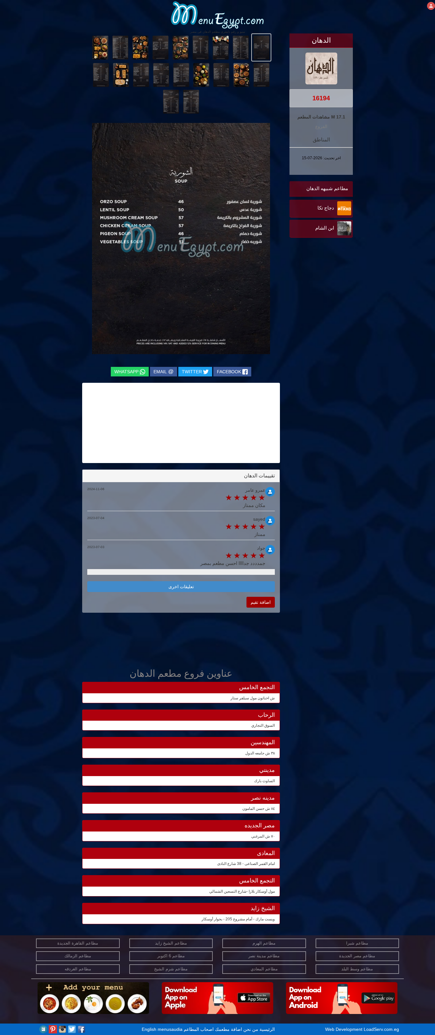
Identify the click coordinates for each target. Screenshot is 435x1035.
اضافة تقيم (261, 602)
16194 (321, 98)
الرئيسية (267, 1029)
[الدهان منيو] (261, 47)
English (149, 1029)
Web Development (344, 1029)
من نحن (250, 1029)
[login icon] (431, 6)
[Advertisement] (313, 303)
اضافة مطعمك (228, 1029)
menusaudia (170, 1029)
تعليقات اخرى (181, 586)
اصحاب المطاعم (199, 1029)
